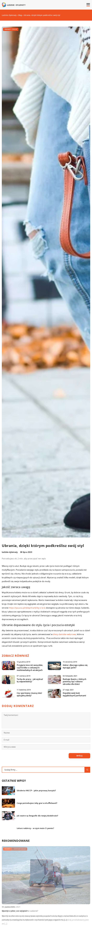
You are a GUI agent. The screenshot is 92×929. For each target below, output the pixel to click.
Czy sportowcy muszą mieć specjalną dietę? (29, 694)
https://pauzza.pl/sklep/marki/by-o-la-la (27, 608)
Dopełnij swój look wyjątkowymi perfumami (74, 694)
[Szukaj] (87, 770)
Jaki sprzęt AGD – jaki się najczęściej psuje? (21, 911)
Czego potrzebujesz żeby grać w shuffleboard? (37, 803)
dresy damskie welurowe (64, 634)
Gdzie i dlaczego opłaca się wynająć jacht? (75, 666)
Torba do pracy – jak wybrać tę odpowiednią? (30, 680)
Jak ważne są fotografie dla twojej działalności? (37, 816)
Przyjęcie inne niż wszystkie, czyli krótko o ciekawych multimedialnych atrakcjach (30, 667)
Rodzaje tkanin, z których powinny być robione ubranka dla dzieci (74, 681)
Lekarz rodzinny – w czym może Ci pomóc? (35, 828)
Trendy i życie (10, 29)
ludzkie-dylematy (10, 552)
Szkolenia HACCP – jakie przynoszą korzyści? (36, 790)
